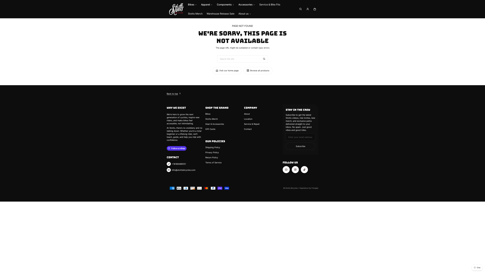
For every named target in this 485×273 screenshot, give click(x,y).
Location (248, 119)
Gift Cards (210, 129)
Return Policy (211, 157)
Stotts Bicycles (291, 188)
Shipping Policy (212, 147)
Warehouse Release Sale (220, 13)
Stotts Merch (195, 13)
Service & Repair (252, 124)
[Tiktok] (304, 169)
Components (224, 4)
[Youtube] (286, 169)
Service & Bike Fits (269, 4)
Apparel (205, 4)
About (247, 114)
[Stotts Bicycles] (176, 9)
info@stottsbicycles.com (183, 170)
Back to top (172, 93)
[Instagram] (295, 169)
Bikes (191, 4)
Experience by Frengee (309, 188)
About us (243, 13)
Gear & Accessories (214, 124)
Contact (248, 129)
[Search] (264, 58)
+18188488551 (179, 164)
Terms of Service (213, 162)
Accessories (245, 4)
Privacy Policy (212, 152)
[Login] (307, 9)
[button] (300, 9)
